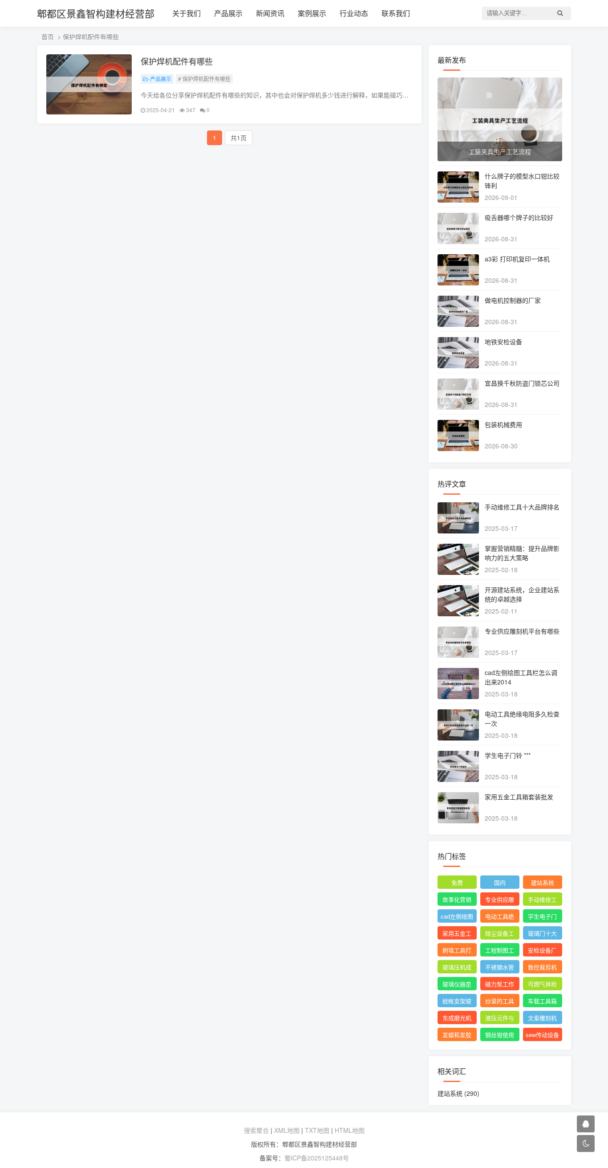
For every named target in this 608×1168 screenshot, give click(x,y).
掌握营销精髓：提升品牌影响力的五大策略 (522, 553)
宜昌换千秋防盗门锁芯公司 (522, 382)
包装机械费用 (503, 424)
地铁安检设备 (503, 341)
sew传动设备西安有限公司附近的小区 (542, 1035)
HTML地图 (350, 1130)
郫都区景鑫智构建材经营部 (95, 13)
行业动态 (354, 13)
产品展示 (228, 13)
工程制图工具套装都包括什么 (499, 951)
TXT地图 (317, 1130)
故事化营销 (456, 899)
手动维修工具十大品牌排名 (522, 506)
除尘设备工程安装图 (499, 934)
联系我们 (395, 13)
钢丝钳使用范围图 (499, 1035)
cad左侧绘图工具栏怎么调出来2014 (457, 917)
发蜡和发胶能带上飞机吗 (456, 1035)
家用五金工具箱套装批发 (519, 796)
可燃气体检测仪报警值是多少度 (542, 985)
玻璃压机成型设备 (456, 968)
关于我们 (186, 13)
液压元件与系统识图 (499, 1018)
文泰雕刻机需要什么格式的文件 (542, 1018)
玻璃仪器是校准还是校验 (456, 985)
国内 (500, 882)
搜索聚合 (256, 1130)
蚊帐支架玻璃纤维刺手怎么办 (456, 1002)
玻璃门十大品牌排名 (542, 934)
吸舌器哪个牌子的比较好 (519, 217)
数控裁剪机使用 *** (542, 968)
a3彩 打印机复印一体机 (517, 258)
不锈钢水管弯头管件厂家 (499, 968)
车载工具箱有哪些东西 (542, 1002)
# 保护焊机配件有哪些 (204, 78)
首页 (47, 36)
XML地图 (287, 1130)
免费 (457, 882)
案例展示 (312, 13)
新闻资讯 (270, 13)
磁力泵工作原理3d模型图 (500, 985)
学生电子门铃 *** (508, 755)
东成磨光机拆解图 (456, 1018)
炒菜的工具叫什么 (499, 1002)
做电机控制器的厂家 (513, 300)
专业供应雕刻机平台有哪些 (522, 631)
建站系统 (542, 882)
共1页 (239, 137)
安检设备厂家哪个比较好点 (542, 951)
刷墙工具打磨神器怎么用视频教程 (456, 951)
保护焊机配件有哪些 (177, 61)
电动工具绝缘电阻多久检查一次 (499, 917)
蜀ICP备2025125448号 (316, 1157)
